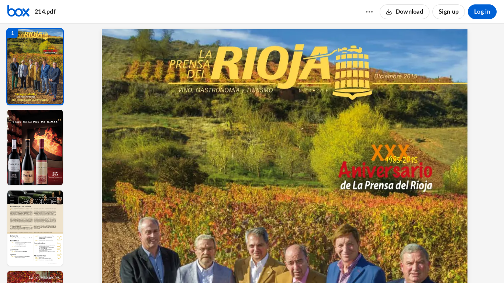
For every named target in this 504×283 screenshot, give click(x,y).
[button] (35, 66)
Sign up (449, 12)
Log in (482, 12)
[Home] (18, 12)
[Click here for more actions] (369, 11)
